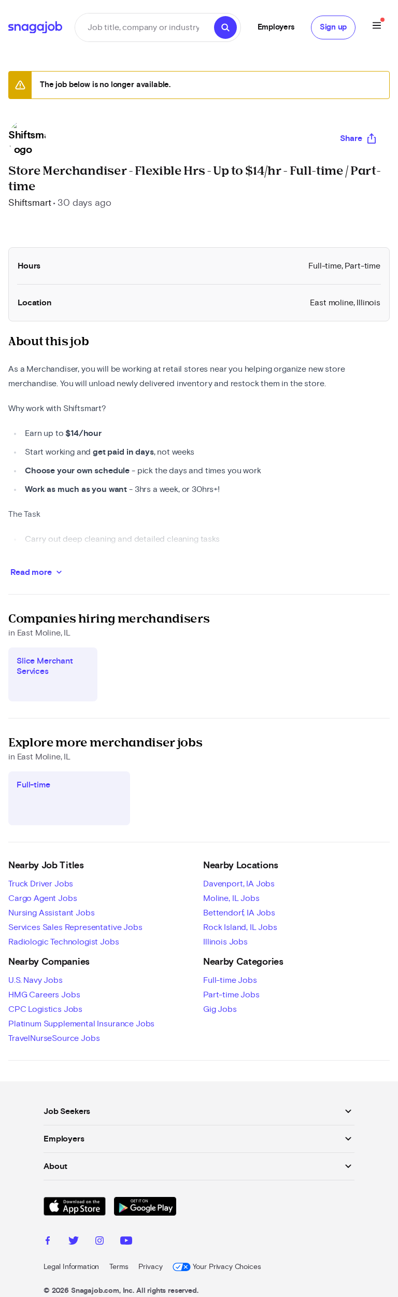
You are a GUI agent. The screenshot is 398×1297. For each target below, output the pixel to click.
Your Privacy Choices (227, 1267)
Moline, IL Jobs (231, 898)
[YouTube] (126, 1242)
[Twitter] (73, 1242)
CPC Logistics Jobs (45, 1009)
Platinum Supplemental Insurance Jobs (81, 1024)
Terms (118, 1267)
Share (351, 138)
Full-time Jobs (230, 980)
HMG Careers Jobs (44, 995)
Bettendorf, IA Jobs (239, 913)
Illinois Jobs (225, 942)
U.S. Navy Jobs (35, 980)
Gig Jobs (220, 1009)
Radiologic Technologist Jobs (63, 942)
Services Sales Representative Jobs (75, 927)
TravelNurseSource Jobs (54, 1038)
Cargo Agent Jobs (42, 898)
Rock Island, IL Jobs (240, 927)
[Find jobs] (225, 27)
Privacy (150, 1267)
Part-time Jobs (231, 995)
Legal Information (71, 1267)
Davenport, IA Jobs (239, 884)
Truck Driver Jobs (40, 884)
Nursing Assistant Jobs (51, 913)
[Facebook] (48, 1242)
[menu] (377, 27)
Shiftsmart (29, 203)
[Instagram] (99, 1242)
